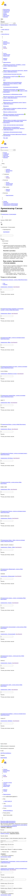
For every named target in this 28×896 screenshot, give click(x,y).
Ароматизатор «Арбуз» (6, 689)
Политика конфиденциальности (8, 821)
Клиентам (5, 155)
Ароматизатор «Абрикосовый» (8, 576)
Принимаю (3, 827)
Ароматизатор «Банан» (6, 313)
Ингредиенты (6, 9)
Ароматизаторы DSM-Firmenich (10, 203)
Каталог (2, 21)
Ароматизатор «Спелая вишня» (10, 205)
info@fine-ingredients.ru (6, 753)
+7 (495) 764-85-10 (5, 29)
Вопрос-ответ (6, 55)
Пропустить (9, 827)
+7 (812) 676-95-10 (12, 24)
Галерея (5, 59)
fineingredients (4, 757)
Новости (5, 58)
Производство (6, 10)
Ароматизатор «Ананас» (6, 602)
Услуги (5, 13)
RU (2, 19)
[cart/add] (1, 238)
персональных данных (6, 856)
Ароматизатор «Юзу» (6, 489)
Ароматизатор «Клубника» (7, 458)
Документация (6, 54)
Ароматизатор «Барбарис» (7, 720)
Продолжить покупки (14, 833)
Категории (5, 202)
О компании (6, 11)
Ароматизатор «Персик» (6, 518)
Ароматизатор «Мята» (6, 342)
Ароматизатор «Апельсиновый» (8, 634)
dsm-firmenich (6, 231)
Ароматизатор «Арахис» (6, 663)
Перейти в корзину (5, 833)
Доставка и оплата (7, 782)
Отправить (3, 854)
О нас (4, 46)
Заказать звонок (4, 24)
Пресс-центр (6, 15)
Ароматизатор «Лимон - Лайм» (8, 547)
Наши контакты (7, 62)
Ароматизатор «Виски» (6, 429)
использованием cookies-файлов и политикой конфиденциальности (14, 825)
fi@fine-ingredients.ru (8, 810)
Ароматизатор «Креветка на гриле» (9, 373)
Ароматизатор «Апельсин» (7, 286)
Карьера (5, 14)
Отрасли (5, 41)
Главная (5, 201)
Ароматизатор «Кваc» (6, 402)
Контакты (5, 16)
